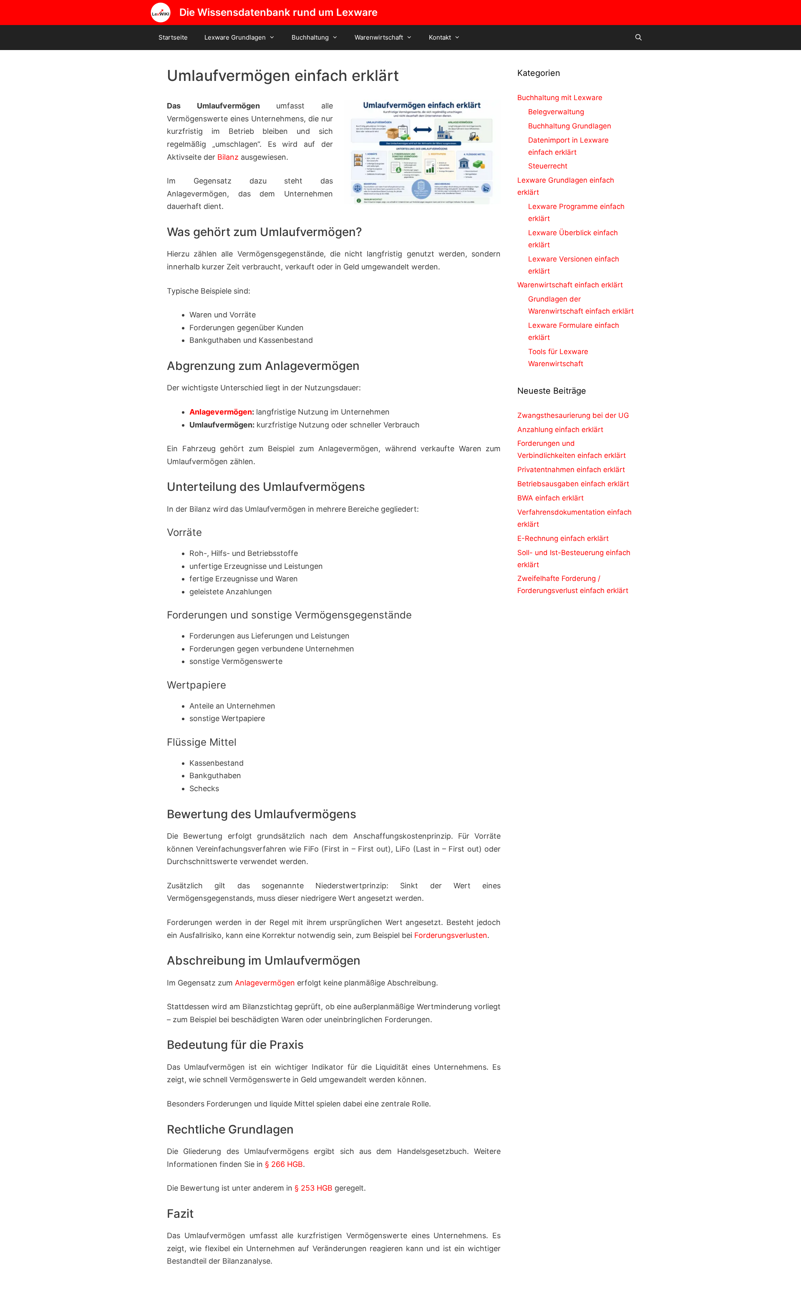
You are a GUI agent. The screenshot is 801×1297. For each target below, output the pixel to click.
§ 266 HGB (284, 1164)
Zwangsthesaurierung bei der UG (573, 415)
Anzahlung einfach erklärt (560, 429)
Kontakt (440, 37)
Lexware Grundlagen (235, 37)
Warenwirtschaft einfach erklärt (570, 285)
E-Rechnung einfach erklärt (563, 538)
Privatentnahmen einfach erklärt (571, 469)
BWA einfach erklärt (550, 498)
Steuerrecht (547, 166)
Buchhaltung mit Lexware (559, 97)
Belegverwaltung (556, 112)
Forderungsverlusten (450, 935)
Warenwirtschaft (379, 37)
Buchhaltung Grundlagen (569, 126)
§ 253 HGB (313, 1188)
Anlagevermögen (220, 411)
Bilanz (228, 157)
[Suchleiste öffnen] (638, 37)
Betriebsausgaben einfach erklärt (573, 484)
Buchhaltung (310, 37)
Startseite (173, 37)
